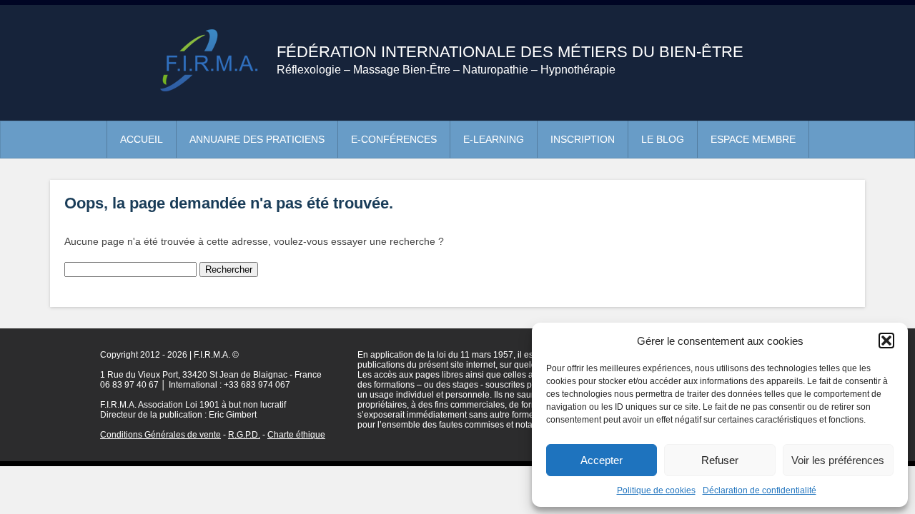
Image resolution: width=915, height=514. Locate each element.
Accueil (141, 139)
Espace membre (753, 139)
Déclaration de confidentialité (759, 490)
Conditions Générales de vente (160, 435)
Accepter (601, 460)
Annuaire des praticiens (257, 139)
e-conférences (394, 139)
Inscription (582, 139)
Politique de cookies (656, 490)
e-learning (493, 139)
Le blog (662, 139)
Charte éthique (296, 435)
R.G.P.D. (244, 435)
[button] (886, 340)
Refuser (719, 460)
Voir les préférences (837, 460)
